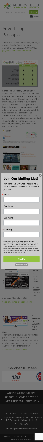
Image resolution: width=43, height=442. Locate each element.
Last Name (8, 218)
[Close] (40, 175)
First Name (8, 206)
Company (7, 229)
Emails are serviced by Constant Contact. (15, 252)
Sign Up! (21, 259)
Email (5, 195)
